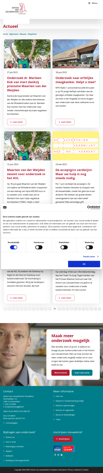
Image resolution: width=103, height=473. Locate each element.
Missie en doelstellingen (65, 415)
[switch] (38, 247)
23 (95, 309)
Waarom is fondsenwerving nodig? (70, 401)
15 (63, 309)
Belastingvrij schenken (15, 446)
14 (59, 309)
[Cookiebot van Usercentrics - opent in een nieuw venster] (89, 207)
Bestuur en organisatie (65, 410)
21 (87, 309)
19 (79, 309)
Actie (5, 34)
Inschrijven (64, 439)
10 (42, 309)
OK (84, 264)
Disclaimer (63, 470)
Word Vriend (60, 372)
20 (83, 309)
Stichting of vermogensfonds (17, 460)
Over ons (59, 396)
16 (67, 309)
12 (50, 309)
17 (71, 309)
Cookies (86, 470)
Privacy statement (74, 470)
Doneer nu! (10, 437)
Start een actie (82, 372)
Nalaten (9, 451)
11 (46, 309)
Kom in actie (11, 442)
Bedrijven (9, 456)
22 (91, 309)
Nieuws (23, 34)
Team (58, 419)
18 (75, 309)
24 (99, 309)
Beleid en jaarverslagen (65, 405)
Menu (94, 3)
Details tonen (89, 256)
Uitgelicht (32, 34)
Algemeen (13, 34)
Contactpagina (11, 423)
